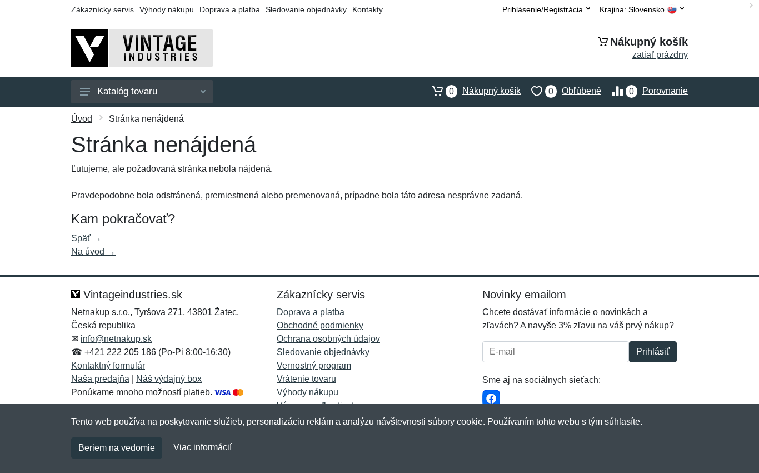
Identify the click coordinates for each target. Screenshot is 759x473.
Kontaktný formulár (108, 365)
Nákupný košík (485, 91)
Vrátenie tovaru (306, 379)
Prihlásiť (653, 351)
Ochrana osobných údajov (328, 338)
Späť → (86, 238)
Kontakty (367, 9)
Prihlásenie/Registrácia (542, 9)
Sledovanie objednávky (306, 9)
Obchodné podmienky (320, 325)
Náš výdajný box (169, 379)
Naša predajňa (100, 379)
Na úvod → (93, 251)
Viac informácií (202, 447)
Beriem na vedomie (116, 447)
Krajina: (632, 10)
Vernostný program (314, 365)
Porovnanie (658, 91)
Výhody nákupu (166, 9)
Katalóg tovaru (127, 91)
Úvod (81, 118)
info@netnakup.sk (116, 338)
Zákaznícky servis (102, 9)
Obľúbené (574, 91)
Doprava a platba (229, 9)
